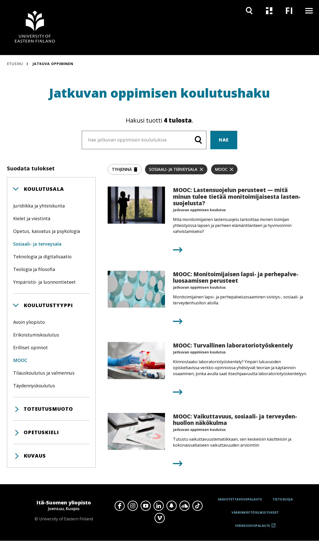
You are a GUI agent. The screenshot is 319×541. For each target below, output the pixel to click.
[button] (51, 189)
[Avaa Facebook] (119, 505)
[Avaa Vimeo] (159, 518)
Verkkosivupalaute (252, 528)
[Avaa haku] (249, 10)
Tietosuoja (283, 499)
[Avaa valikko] (309, 10)
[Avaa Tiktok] (197, 505)
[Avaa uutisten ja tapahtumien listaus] (269, 10)
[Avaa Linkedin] (158, 505)
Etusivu (15, 63)
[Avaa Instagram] (132, 505)
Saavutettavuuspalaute (240, 499)
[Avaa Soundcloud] (184, 505)
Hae (224, 140)
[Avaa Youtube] (145, 505)
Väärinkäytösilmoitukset (255, 512)
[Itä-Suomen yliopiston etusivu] (35, 27)
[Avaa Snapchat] (171, 505)
